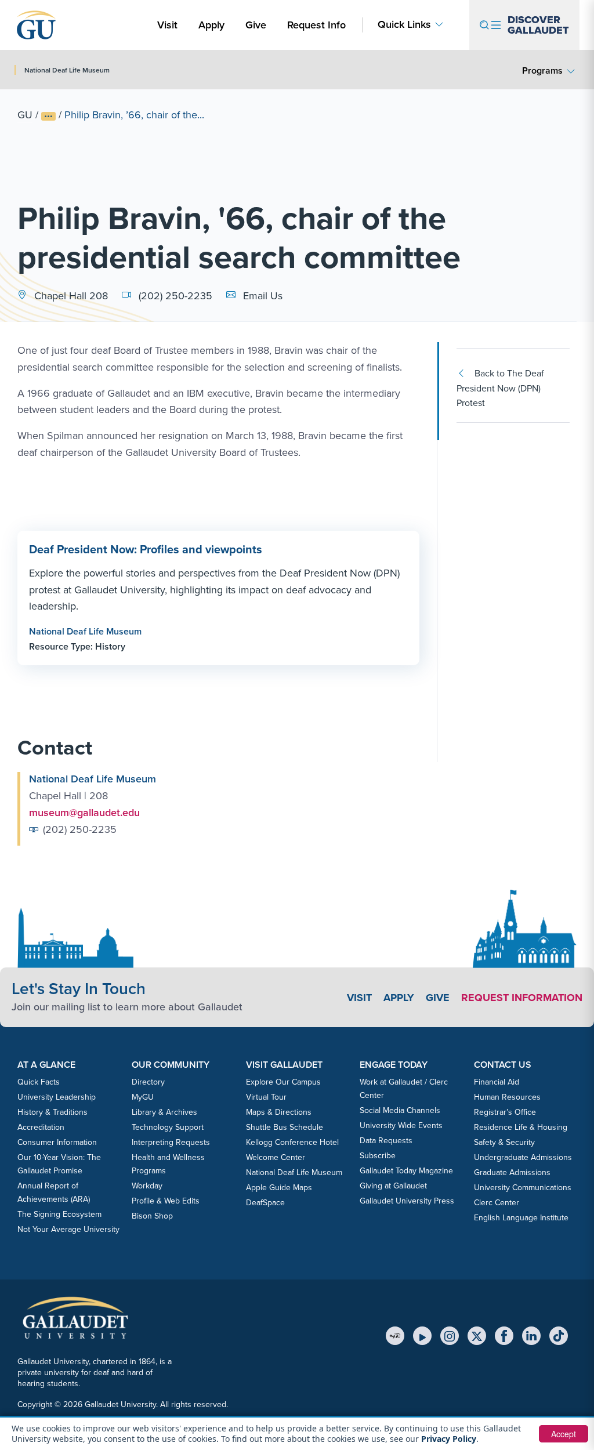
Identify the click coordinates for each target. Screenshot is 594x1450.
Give (255, 24)
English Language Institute (521, 1217)
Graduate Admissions (512, 1172)
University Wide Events (401, 1125)
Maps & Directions (279, 1112)
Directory (148, 1082)
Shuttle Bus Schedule (284, 1127)
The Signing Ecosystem (59, 1214)
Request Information (521, 997)
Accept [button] (563, 1434)
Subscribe (378, 1155)
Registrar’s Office (505, 1112)
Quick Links (404, 24)
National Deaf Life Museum (85, 631)
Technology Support (168, 1127)
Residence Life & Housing (520, 1127)
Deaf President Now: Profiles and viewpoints (145, 549)
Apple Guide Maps (279, 1187)
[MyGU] (395, 1335)
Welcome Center (275, 1157)
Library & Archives (164, 1112)
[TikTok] (558, 1335)
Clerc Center (496, 1202)
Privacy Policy (448, 1438)
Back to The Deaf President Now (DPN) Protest (500, 388)
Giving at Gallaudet (393, 1185)
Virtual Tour (266, 1097)
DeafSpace (265, 1202)
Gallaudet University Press (407, 1200)
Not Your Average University (68, 1229)
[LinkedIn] (531, 1335)
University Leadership (56, 1097)
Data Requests (386, 1140)
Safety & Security (504, 1142)
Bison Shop (152, 1215)
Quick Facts (38, 1082)
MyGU (143, 1097)
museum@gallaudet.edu (84, 812)
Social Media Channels (400, 1110)
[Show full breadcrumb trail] (48, 116)
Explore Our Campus (283, 1082)
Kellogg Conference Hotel (292, 1142)
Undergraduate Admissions (523, 1157)
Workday (147, 1185)
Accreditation (40, 1127)
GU (24, 114)
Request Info (316, 24)
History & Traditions (52, 1112)
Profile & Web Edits (166, 1200)
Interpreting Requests (171, 1142)
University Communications (522, 1187)
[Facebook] (504, 1335)
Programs (542, 70)
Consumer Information (57, 1142)
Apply (213, 24)
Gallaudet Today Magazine (406, 1170)
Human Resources (507, 1097)
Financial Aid (496, 1082)
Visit (167, 24)
